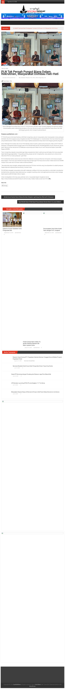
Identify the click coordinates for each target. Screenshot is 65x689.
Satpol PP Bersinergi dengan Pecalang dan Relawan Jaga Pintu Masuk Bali (22, 502)
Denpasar (23, 78)
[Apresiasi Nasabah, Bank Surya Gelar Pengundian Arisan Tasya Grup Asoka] (7, 368)
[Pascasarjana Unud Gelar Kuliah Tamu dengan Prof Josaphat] (52, 220)
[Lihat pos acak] (61, 23)
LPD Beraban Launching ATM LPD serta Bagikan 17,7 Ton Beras (19, 636)
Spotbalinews (18, 233)
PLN (31, 78)
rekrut (34, 78)
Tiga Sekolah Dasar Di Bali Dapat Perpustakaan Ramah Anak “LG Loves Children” (39, 202)
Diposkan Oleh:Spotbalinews (8, 78)
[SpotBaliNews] (3, 23)
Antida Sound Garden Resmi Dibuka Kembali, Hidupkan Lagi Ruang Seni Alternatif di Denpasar (29, 198)
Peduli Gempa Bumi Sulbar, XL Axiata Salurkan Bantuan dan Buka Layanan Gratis (32, 344)
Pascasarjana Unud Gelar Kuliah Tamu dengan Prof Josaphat (52, 230)
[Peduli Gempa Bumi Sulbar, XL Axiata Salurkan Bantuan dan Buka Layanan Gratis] (32, 277)
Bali (20, 78)
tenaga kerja (41, 78)
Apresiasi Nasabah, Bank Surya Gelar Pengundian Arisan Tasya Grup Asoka (33, 367)
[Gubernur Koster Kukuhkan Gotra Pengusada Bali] (12, 220)
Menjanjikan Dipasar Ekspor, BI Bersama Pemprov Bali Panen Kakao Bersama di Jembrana (35, 643)
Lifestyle (4, 64)
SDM (37, 78)
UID (45, 78)
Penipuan (28, 78)
